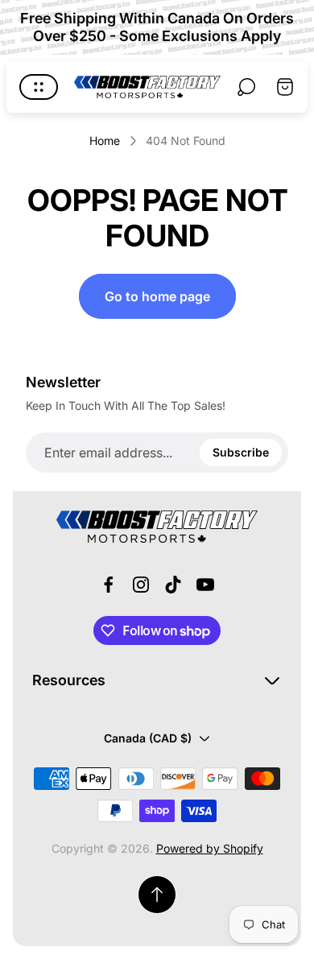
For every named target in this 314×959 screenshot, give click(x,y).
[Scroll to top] (157, 894)
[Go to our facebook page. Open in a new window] (108, 584)
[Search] (246, 87)
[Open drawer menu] (38, 87)
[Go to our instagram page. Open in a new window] (141, 584)
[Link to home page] (157, 527)
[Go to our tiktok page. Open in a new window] (173, 584)
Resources (68, 680)
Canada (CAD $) (148, 738)
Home (104, 140)
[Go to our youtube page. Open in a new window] (205, 584)
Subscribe (241, 452)
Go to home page (157, 296)
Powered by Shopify (209, 848)
